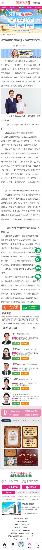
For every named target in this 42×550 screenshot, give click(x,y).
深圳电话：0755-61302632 (21, 521)
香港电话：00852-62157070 (21, 518)
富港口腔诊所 (36, 499)
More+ (36, 328)
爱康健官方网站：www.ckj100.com (21, 530)
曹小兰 (16, 334)
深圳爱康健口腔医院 (8, 496)
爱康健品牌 (4, 7)
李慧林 (16, 394)
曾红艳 (16, 349)
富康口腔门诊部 (35, 496)
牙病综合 (8, 35)
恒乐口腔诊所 (22, 499)
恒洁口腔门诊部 (7, 499)
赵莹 (16, 379)
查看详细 (16, 343)
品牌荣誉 (6, 421)
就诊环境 (16, 421)
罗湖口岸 (8, 492)
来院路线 (38, 7)
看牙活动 (29, 7)
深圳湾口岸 (33, 492)
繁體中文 (36, 3)
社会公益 (26, 421)
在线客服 (24, 343)
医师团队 (12, 7)
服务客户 (36, 421)
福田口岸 (21, 492)
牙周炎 (14, 35)
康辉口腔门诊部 (22, 496)
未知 (17, 46)
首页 (2, 35)
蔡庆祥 (16, 364)
